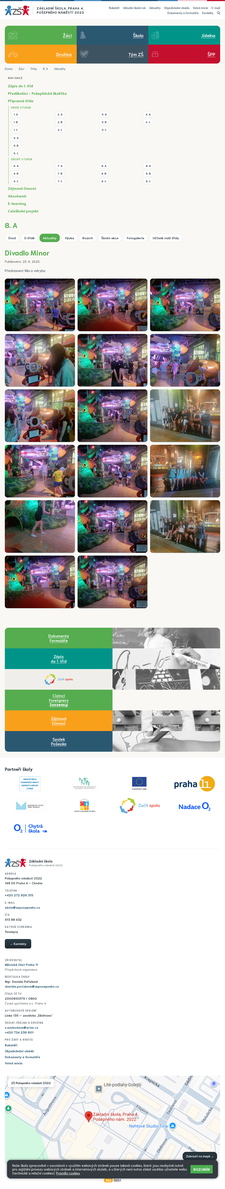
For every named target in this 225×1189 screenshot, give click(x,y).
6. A (16, 165)
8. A (45, 69)
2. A (60, 114)
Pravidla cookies (68, 1173)
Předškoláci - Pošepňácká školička (37, 93)
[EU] (140, 783)
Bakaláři (114, 8)
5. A (16, 137)
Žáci (21, 69)
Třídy (33, 69)
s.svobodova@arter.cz (21, 1027)
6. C (16, 181)
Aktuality (155, 8)
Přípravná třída (20, 100)
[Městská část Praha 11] (195, 783)
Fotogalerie (135, 238)
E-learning (17, 203)
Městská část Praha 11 (21, 965)
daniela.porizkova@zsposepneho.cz (32, 986)
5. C (16, 153)
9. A (148, 165)
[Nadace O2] (195, 805)
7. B (60, 173)
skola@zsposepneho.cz (22, 907)
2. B (60, 122)
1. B (16, 122)
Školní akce (109, 238)
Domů (9, 69)
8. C (104, 181)
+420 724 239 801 (19, 1032)
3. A (104, 114)
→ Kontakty (18, 944)
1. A (16, 114)
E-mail (216, 8)
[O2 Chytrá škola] (30, 827)
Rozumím (201, 1169)
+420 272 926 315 (19, 895)
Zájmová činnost (22, 188)
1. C (16, 129)
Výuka (69, 238)
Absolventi (17, 195)
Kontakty (207, 13)
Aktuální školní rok (134, 8)
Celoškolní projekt (23, 210)
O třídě (29, 238)
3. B (104, 122)
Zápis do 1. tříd (20, 85)
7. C (60, 181)
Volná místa (200, 8)
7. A (60, 165)
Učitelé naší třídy (166, 238)
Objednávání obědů (176, 8)
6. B (16, 173)
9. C (148, 181)
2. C (60, 129)
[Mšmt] (85, 783)
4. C (148, 122)
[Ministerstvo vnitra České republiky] (30, 805)
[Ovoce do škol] (85, 805)
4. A (148, 114)
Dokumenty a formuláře (183, 13)
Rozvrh (87, 238)
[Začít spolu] (58, 679)
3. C (104, 129)
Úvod (12, 238)
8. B (104, 173)
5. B (16, 145)
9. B (148, 173)
